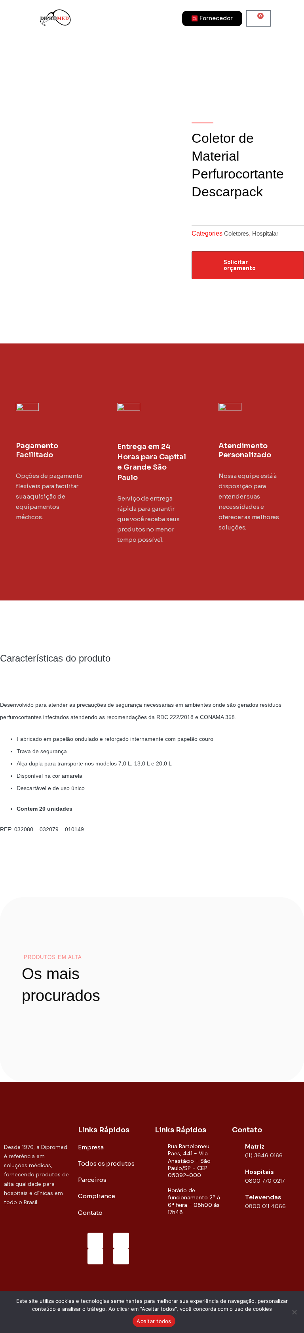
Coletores (236, 233)
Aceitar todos (154, 1321)
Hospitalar (265, 233)
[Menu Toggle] (128, 18)
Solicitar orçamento (240, 265)
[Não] (294, 1312)
